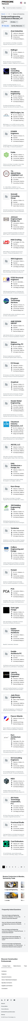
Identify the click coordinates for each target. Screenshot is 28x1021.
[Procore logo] (8, 2)
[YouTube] (14, 1000)
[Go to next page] (24, 867)
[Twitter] (7, 1000)
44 (21, 867)
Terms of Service (5, 1009)
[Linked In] (1, 1000)
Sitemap (3, 1014)
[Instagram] (11, 1000)
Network (5, 4)
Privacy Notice (4, 1006)
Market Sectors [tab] (17, 966)
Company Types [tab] (6, 966)
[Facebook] (4, 1000)
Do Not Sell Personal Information (8, 1011)
